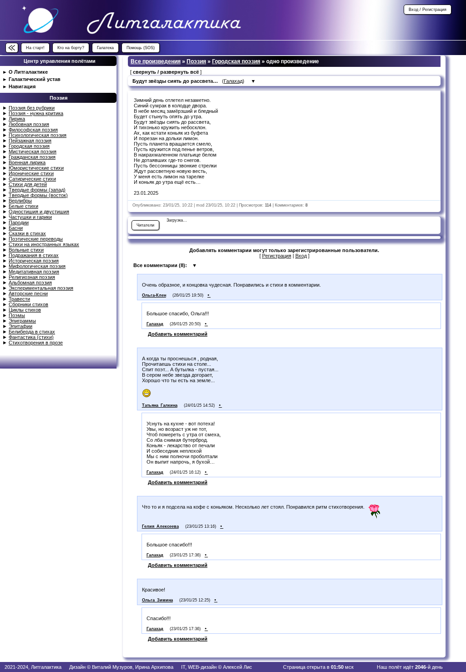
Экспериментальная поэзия (41, 288)
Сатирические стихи (32, 179)
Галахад (233, 81)
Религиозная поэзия (32, 277)
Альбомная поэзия (30, 282)
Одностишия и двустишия (39, 211)
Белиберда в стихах (32, 331)
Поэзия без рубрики (32, 108)
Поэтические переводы (36, 239)
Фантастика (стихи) (31, 337)
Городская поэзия (29, 146)
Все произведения (156, 61)
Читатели (145, 225)
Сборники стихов (28, 304)
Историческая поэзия (34, 260)
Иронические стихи (31, 173)
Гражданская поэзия (32, 157)
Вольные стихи (26, 250)
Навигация (22, 86)
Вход (301, 255)
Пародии (19, 222)
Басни (16, 228)
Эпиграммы (22, 320)
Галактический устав (35, 79)
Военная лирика (27, 162)
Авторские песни (28, 293)
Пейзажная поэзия (30, 140)
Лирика (17, 118)
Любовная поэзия (29, 124)
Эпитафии (20, 326)
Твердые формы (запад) (37, 189)
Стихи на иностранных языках (44, 244)
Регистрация (276, 255)
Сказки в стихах (27, 233)
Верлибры (20, 200)
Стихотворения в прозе (36, 342)
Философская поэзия (33, 129)
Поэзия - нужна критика (36, 113)
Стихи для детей (28, 184)
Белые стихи (23, 206)
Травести (19, 299)
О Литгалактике (28, 72)
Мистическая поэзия (32, 151)
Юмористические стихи (36, 168)
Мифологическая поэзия (37, 266)
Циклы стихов (25, 310)
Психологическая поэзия (37, 135)
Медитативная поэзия (34, 271)
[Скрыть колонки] (11, 48)
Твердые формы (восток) (38, 195)
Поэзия (196, 61)
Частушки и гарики (30, 217)
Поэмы (17, 315)
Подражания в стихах (34, 255)
